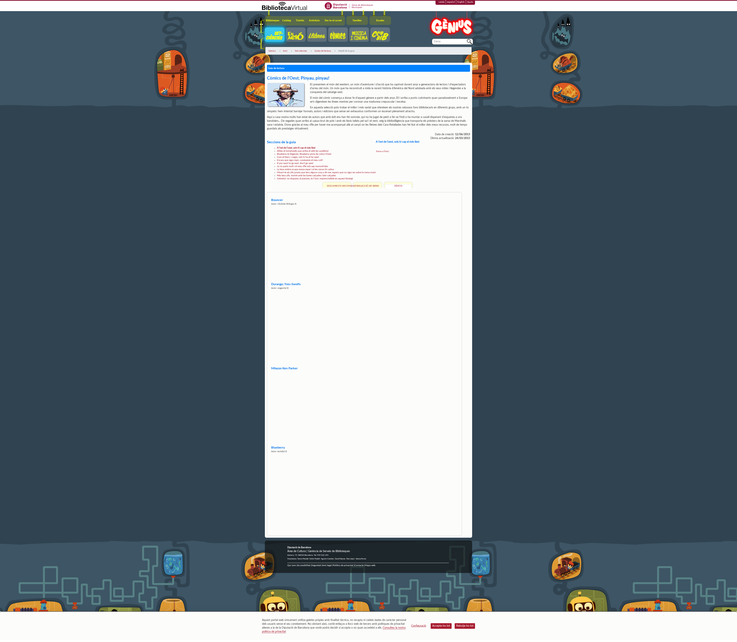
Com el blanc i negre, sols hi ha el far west (298, 157)
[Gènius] (451, 24)
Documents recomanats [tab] (338, 186)
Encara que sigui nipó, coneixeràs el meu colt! (300, 160)
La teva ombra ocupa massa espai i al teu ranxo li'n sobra (305, 169)
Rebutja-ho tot (464, 626)
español (451, 2)
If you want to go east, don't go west (295, 163)
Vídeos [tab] (398, 186)
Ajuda (470, 2)
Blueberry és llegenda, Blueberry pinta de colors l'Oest (304, 154)
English (461, 2)
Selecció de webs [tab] (368, 186)
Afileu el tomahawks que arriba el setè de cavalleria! (303, 151)
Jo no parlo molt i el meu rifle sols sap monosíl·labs (302, 166)
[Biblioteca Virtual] (284, 6)
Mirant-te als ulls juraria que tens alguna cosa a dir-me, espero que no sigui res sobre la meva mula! (326, 172)
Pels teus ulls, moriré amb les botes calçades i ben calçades (306, 175)
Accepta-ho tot (441, 626)
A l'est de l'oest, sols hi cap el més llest (296, 148)
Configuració (418, 626)
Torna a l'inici (382, 151)
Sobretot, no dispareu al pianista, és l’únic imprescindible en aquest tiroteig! (315, 178)
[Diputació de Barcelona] (349, 6)
